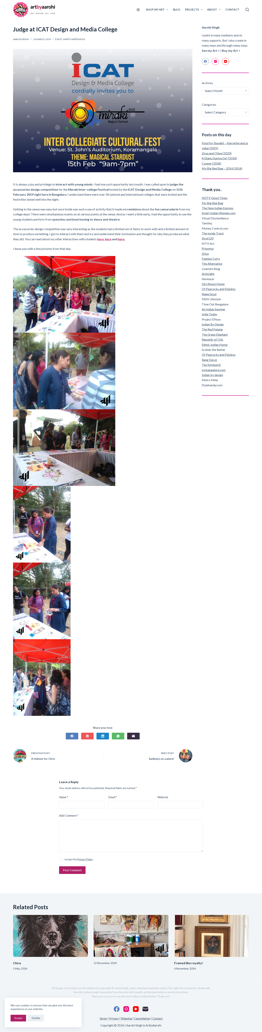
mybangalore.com (214, 370)
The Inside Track (213, 233)
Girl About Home (213, 284)
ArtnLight (208, 274)
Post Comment (72, 870)
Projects (192, 9)
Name (63, 797)
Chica (17, 963)
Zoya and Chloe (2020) (217, 153)
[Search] (247, 9)
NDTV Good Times (214, 198)
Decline (36, 1018)
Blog (176, 9)
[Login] (138, 9)
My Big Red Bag (212, 203)
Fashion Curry (211, 258)
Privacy (114, 1018)
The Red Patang (212, 329)
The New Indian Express (217, 208)
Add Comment (68, 815)
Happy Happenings (74, 39)
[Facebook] (72, 736)
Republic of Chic (212, 339)
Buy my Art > (231, 50)
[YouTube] (225, 61)
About (212, 9)
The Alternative (212, 263)
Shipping (126, 1018)
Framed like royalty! (188, 963)
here (108, 239)
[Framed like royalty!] (211, 936)
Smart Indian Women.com (219, 213)
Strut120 (207, 238)
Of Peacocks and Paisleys (219, 289)
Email (112, 797)
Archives (207, 83)
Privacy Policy (85, 859)
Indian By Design (213, 324)
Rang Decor (209, 360)
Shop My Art (155, 9)
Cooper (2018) (211, 163)
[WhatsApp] (118, 736)
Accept (18, 1018)
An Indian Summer (213, 309)
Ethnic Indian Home (214, 344)
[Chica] (50, 936)
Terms (103, 1018)
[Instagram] (215, 61)
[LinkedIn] (102, 736)
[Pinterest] (87, 736)
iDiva (205, 253)
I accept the (78, 859)
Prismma (207, 248)
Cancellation (142, 1018)
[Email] (133, 736)
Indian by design (212, 375)
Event (58, 39)
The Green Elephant (215, 334)
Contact (232, 9)
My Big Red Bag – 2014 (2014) (222, 168)
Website (162, 797)
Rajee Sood (209, 294)
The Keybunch (211, 365)
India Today (209, 314)
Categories (209, 104)
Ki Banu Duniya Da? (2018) (219, 158)
